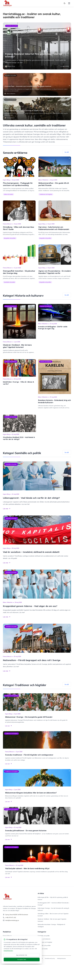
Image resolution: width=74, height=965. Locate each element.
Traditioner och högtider (46, 194)
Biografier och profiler (10, 75)
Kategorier (42, 932)
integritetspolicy (8, 950)
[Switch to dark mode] (64, 3)
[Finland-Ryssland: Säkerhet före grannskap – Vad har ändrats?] (37, 45)
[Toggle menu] (69, 3)
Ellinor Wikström (43, 180)
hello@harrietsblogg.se (12, 920)
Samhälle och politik (11, 26)
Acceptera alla (21, 959)
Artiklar (41, 893)
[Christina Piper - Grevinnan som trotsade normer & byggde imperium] (37, 84)
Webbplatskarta (61, 958)
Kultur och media (8, 194)
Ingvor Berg (6, 180)
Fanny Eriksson (7, 224)
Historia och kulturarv (10, 99)
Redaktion (7, 932)
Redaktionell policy (50, 958)
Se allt (67, 152)
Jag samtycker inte (21, 955)
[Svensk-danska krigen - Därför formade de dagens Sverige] (37, 108)
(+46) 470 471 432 (10, 917)
